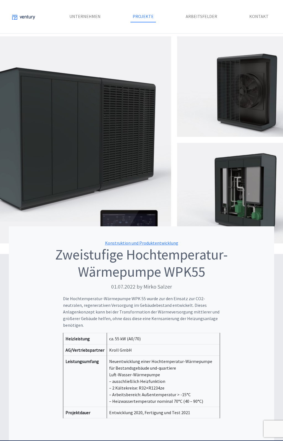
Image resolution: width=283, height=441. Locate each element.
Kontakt (259, 16)
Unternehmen (85, 16)
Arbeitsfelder (201, 16)
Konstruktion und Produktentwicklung (141, 243)
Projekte (143, 16)
